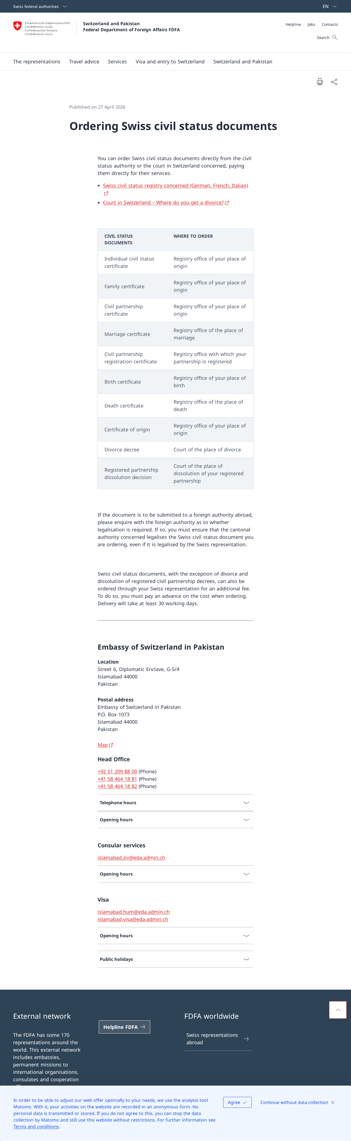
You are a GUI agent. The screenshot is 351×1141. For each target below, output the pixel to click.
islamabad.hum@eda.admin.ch (134, 911)
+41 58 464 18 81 (117, 778)
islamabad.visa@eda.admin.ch (133, 919)
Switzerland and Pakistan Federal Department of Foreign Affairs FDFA (131, 27)
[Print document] (320, 81)
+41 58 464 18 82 (117, 786)
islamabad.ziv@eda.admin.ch (131, 857)
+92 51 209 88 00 (117, 771)
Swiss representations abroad (212, 1039)
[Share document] (334, 81)
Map (103, 744)
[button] (37, 61)
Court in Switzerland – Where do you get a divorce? (163, 202)
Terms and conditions (36, 1126)
